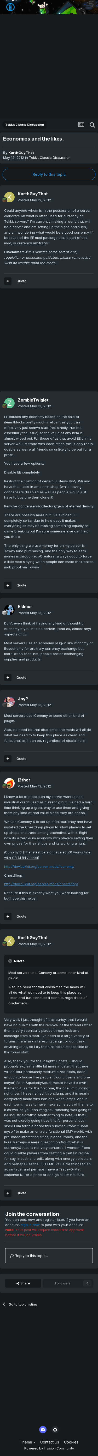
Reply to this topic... (31, 1255)
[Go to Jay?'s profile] (9, 702)
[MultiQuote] (7, 281)
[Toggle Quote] (10, 961)
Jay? (23, 698)
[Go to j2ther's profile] (9, 783)
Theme (26, 1442)
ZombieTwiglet (33, 400)
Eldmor (25, 606)
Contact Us (49, 1442)
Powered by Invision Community (49, 1448)
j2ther (24, 779)
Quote (21, 281)
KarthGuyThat (21, 152)
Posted (34, 200)
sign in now (30, 1225)
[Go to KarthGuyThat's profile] (9, 197)
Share (24, 1283)
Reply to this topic (49, 174)
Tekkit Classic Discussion (50, 157)
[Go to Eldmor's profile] (9, 610)
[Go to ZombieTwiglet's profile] (9, 403)
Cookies (71, 1442)
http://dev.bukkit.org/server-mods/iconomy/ (39, 866)
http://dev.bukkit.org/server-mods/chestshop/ (41, 884)
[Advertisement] (49, 67)
